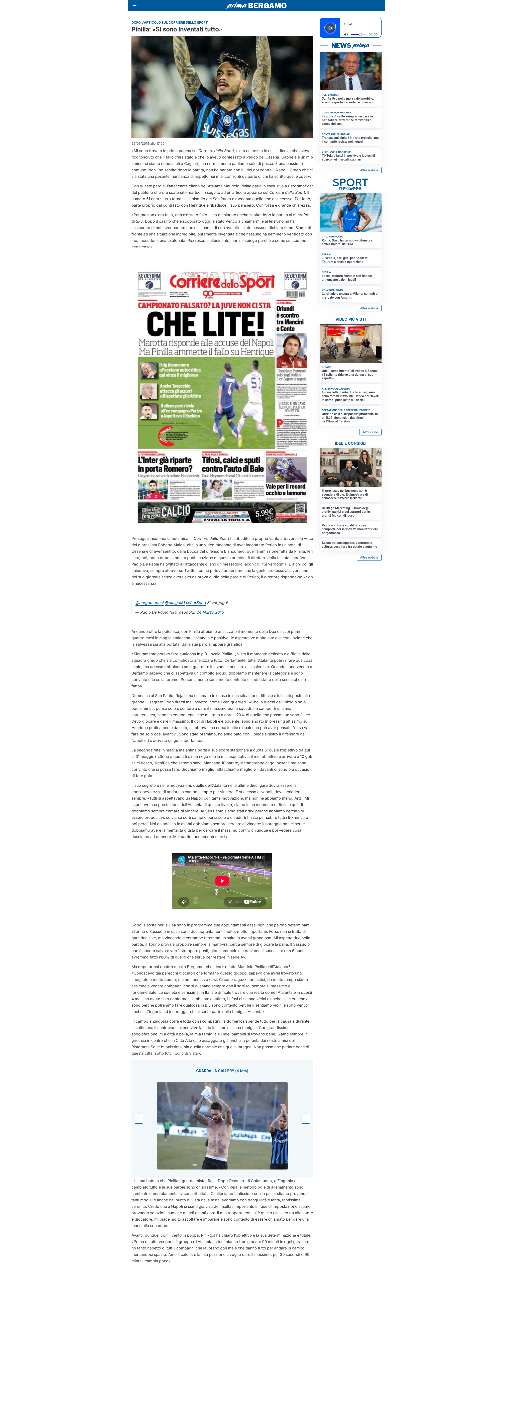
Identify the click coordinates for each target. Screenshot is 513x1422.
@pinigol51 (175, 602)
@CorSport (196, 602)
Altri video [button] (370, 432)
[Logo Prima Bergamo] (256, 5)
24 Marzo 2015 (210, 612)
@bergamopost (149, 602)
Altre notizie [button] (369, 170)
